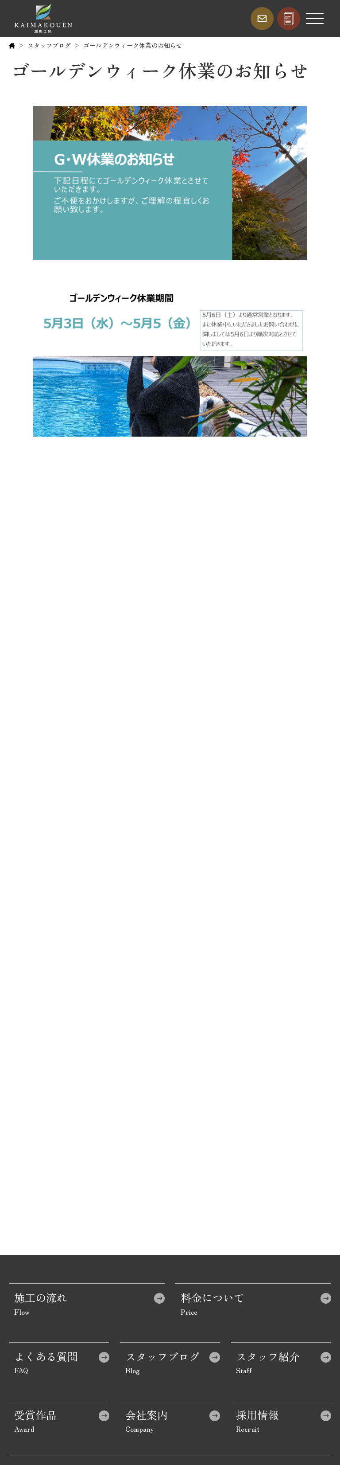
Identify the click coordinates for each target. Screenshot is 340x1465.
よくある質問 (46, 1356)
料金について (212, 1297)
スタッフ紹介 (268, 1356)
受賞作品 (35, 1414)
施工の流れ (40, 1297)
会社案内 (146, 1414)
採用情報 (257, 1414)
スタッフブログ (49, 45)
